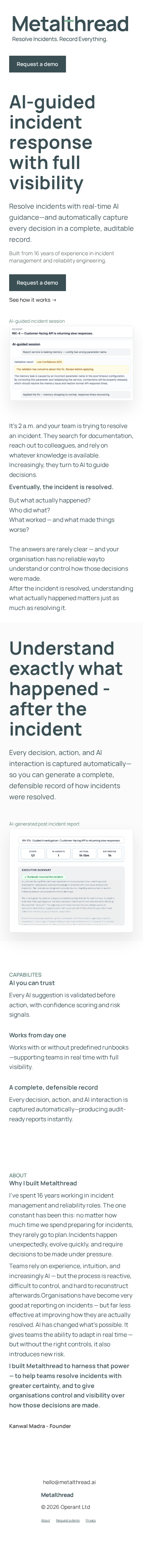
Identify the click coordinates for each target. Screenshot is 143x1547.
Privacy (91, 1520)
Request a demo (37, 64)
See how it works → (33, 299)
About (45, 1520)
